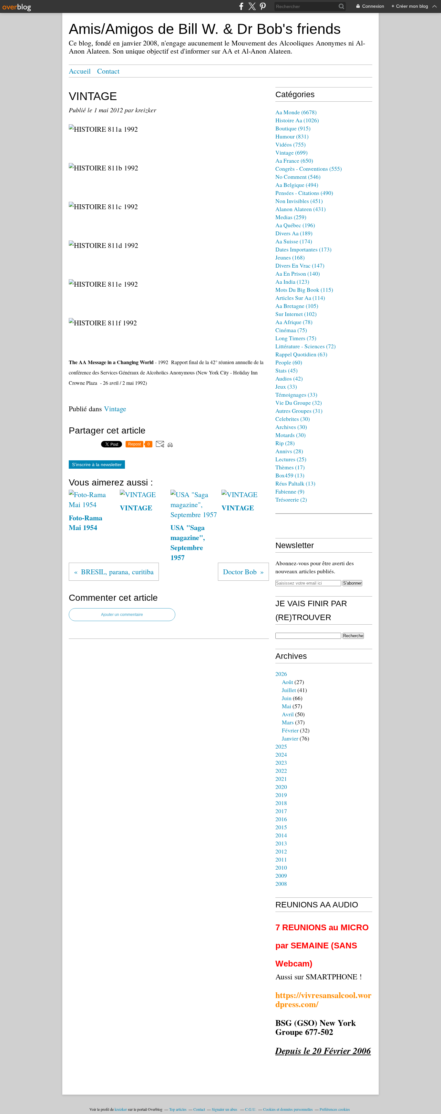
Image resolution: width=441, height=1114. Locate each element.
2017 (281, 811)
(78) (294, 322)
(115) (304, 289)
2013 (281, 843)
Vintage (115, 408)
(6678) (296, 112)
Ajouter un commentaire (122, 614)
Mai (286, 706)
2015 (281, 827)
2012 (281, 851)
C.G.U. (250, 1109)
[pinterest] (263, 6)
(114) (300, 297)
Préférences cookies (335, 1109)
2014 (281, 835)
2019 (281, 795)
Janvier (290, 738)
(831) (292, 136)
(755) (290, 144)
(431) (300, 209)
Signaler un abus (225, 1109)
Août (287, 682)
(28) (285, 443)
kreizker (121, 1109)
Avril (288, 714)
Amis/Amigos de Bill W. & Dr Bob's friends (205, 29)
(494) (296, 185)
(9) (289, 491)
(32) (298, 402)
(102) (296, 314)
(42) (289, 378)
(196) (295, 225)
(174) (293, 241)
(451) (299, 201)
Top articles (178, 1109)
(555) (308, 168)
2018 (281, 803)
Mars (288, 722)
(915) (293, 128)
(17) (290, 467)
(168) (290, 257)
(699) (291, 152)
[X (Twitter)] (252, 6)
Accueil (80, 71)
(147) (299, 265)
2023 (281, 762)
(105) (296, 306)
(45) (286, 370)
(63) (301, 354)
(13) (289, 475)
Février (290, 730)
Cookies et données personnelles (288, 1109)
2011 (281, 859)
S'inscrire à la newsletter (97, 464)
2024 (281, 754)
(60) (288, 362)
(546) (298, 176)
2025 (281, 746)
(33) (286, 386)
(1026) (297, 120)
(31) (299, 410)
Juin (287, 698)
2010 (281, 867)
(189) (294, 233)
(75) (291, 330)
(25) (290, 459)
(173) (303, 249)
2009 (281, 875)
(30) (292, 419)
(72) (305, 346)
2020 (281, 787)
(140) (297, 273)
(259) (290, 217)
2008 (281, 883)
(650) (294, 160)
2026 (281, 674)
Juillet (289, 690)
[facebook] (241, 6)
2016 (281, 819)
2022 (281, 770)
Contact (108, 71)
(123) (292, 281)
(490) (304, 193)
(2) (291, 499)
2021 (281, 778)
